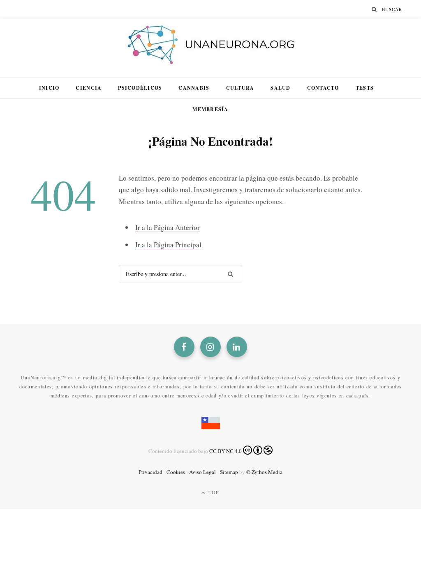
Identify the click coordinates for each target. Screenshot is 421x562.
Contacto (323, 87)
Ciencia (89, 87)
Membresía (210, 109)
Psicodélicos (140, 87)
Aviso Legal (202, 472)
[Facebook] (184, 347)
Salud (280, 87)
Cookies (176, 472)
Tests (365, 87)
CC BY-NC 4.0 (225, 451)
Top (213, 492)
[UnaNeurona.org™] (210, 45)
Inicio (49, 87)
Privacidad (150, 472)
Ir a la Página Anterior (167, 227)
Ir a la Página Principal (168, 244)
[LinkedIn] (237, 347)
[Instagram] (210, 347)
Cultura (240, 87)
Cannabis (193, 87)
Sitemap (229, 472)
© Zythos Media (264, 472)
